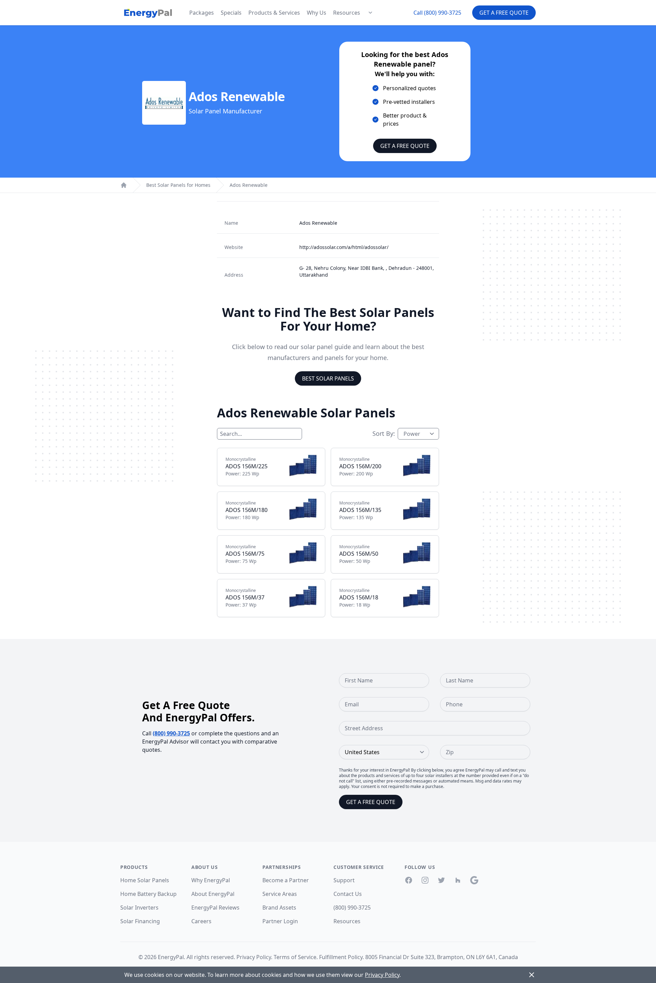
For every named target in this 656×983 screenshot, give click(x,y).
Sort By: (383, 433)
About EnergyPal (212, 894)
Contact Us (347, 894)
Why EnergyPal (210, 880)
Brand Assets (279, 907)
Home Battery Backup (148, 894)
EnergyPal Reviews (215, 907)
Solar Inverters (139, 907)
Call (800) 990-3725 (437, 12)
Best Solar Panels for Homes (178, 185)
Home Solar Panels (144, 880)
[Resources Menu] (370, 13)
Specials (231, 12)
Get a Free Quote (504, 12)
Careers (201, 921)
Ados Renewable (249, 185)
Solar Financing (140, 921)
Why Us (316, 12)
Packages (201, 12)
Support (344, 880)
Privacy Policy (253, 957)
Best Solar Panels (328, 378)
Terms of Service (295, 957)
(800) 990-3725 (171, 733)
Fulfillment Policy (341, 957)
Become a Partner (285, 880)
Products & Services (274, 12)
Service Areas (279, 894)
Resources (346, 12)
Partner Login (280, 921)
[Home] (123, 185)
